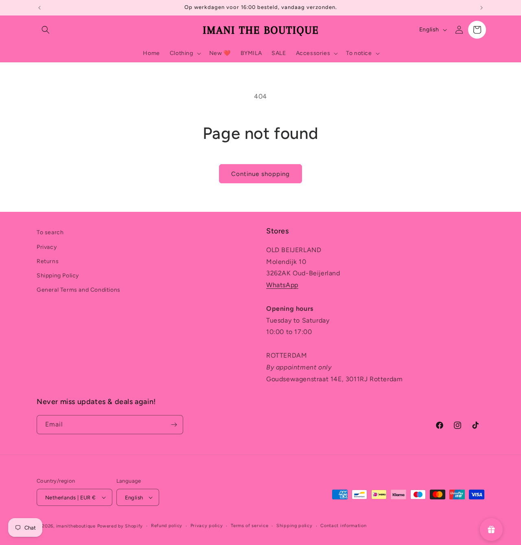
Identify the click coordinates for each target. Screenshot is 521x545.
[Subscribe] (174, 424)
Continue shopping (260, 174)
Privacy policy (206, 525)
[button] (46, 30)
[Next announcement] (481, 7)
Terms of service (249, 525)
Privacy (47, 247)
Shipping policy (294, 525)
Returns (48, 261)
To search (50, 232)
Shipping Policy (58, 275)
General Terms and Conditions (78, 289)
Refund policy (166, 525)
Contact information (343, 525)
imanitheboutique (76, 526)
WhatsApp (282, 285)
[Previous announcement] (39, 7)
